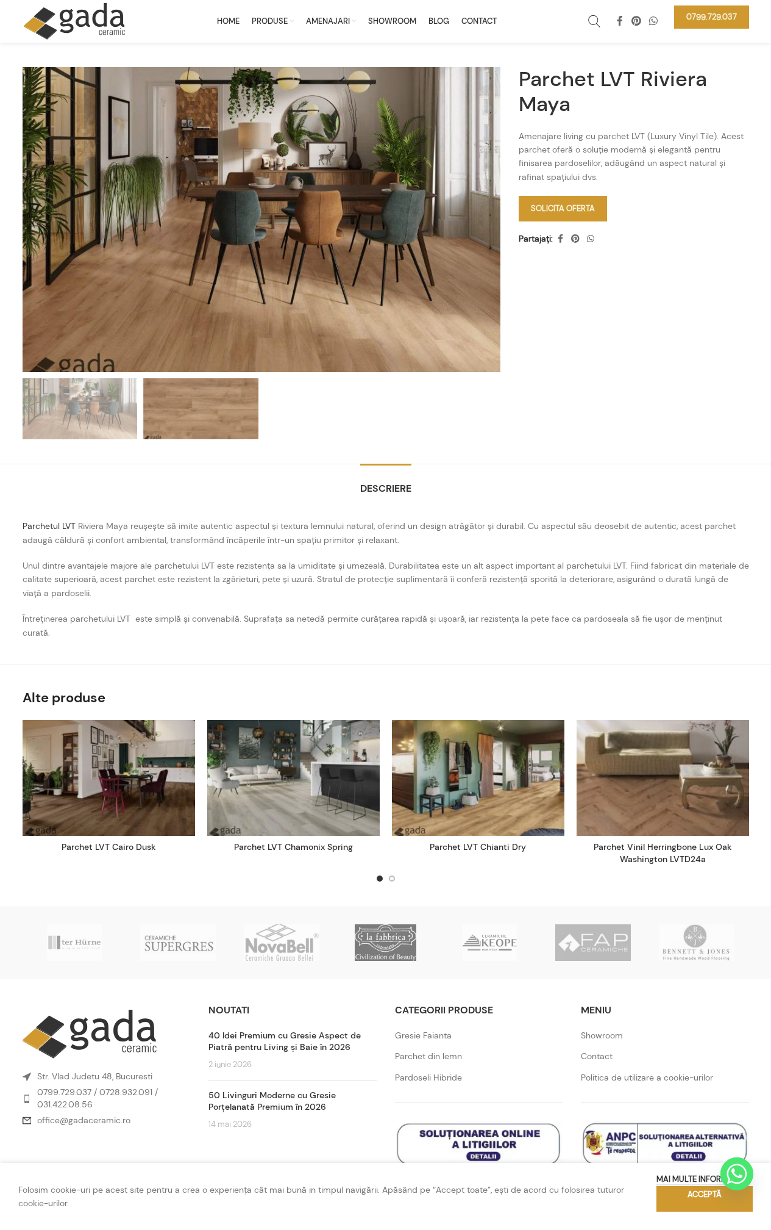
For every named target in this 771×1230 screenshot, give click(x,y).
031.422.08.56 (65, 1104)
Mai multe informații (698, 1179)
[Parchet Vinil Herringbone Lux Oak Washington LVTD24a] (663, 778)
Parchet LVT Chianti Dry (478, 846)
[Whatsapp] (736, 1173)
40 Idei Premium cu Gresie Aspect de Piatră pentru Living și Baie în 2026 (284, 1041)
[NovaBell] (281, 942)
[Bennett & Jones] (696, 942)
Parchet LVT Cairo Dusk (109, 846)
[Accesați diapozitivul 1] (380, 879)
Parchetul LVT (49, 525)
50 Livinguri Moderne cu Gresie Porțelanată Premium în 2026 (272, 1101)
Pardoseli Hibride (428, 1077)
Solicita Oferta (563, 208)
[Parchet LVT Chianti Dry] (478, 778)
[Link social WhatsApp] (653, 21)
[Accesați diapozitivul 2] (392, 879)
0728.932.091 (125, 1092)
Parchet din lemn (428, 1056)
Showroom (602, 1035)
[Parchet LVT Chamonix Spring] (293, 778)
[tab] (385, 482)
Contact (597, 1056)
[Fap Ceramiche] (593, 942)
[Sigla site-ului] (74, 20)
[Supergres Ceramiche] (178, 942)
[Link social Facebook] (620, 21)
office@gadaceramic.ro (83, 1120)
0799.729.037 (64, 1092)
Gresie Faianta (423, 1035)
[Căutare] (594, 21)
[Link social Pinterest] (636, 21)
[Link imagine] (90, 1032)
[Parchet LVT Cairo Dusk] (109, 778)
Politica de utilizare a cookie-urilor (647, 1077)
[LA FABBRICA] (385, 942)
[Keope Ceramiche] (489, 942)
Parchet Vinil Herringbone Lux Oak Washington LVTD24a (663, 853)
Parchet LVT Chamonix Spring (293, 846)
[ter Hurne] (74, 942)
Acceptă (705, 1194)
